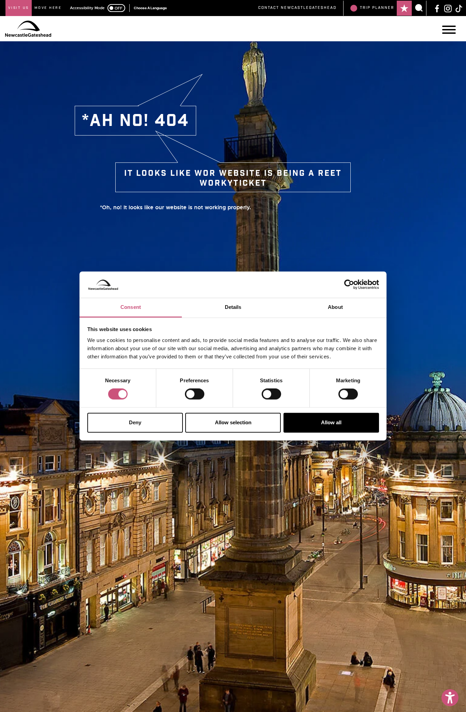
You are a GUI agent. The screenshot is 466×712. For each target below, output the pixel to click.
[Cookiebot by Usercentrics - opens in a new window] (349, 285)
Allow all (331, 422)
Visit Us (18, 7)
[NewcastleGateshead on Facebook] (437, 7)
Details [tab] (233, 307)
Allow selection (233, 422)
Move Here (48, 7)
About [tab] (335, 307)
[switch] (194, 394)
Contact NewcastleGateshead (297, 7)
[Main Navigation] (449, 29)
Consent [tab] (130, 307)
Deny (135, 422)
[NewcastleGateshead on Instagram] (448, 7)
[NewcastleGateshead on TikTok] (459, 7)
